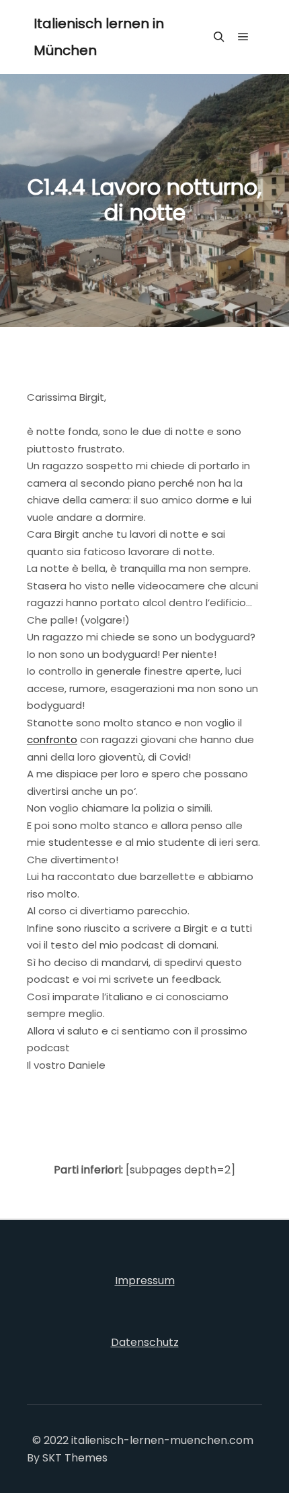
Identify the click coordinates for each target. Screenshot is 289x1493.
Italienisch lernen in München (99, 37)
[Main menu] (243, 37)
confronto (52, 739)
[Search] (219, 37)
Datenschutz (145, 1342)
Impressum (145, 1280)
